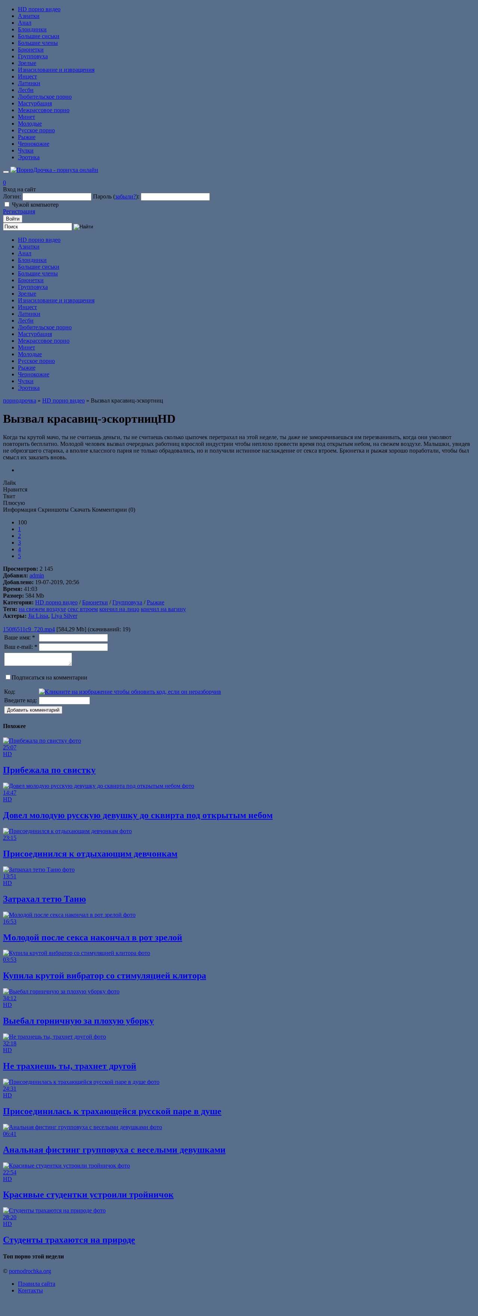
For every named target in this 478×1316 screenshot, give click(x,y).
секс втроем (83, 609)
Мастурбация (35, 103)
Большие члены (38, 43)
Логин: (12, 196)
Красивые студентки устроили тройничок (88, 1194)
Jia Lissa (38, 616)
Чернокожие (33, 144)
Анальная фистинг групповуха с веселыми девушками (114, 1150)
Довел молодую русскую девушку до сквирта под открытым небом (138, 815)
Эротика (29, 157)
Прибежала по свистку (49, 770)
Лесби (26, 90)
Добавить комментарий (33, 710)
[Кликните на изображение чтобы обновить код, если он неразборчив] (130, 691)
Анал (24, 22)
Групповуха (33, 56)
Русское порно (36, 130)
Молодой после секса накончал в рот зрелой (92, 937)
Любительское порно (45, 96)
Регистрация (19, 211)
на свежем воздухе (42, 609)
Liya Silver (64, 616)
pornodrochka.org (30, 1271)
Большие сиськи (38, 36)
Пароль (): (116, 196)
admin (37, 575)
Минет (26, 117)
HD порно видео (39, 9)
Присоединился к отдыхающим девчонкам (90, 854)
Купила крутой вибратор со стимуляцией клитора (104, 975)
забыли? (125, 196)
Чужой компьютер (35, 204)
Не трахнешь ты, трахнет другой (69, 1066)
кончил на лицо (119, 609)
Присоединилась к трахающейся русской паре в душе (112, 1111)
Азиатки (29, 16)
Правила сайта (36, 1283)
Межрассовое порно (43, 110)
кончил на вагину (163, 609)
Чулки (26, 150)
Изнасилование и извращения (56, 70)
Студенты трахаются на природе (69, 1240)
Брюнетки (31, 49)
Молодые (30, 123)
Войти (12, 219)
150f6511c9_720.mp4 (29, 629)
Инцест (27, 76)
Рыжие (26, 137)
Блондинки (32, 29)
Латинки (29, 83)
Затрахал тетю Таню (44, 899)
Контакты (30, 1290)
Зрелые (27, 63)
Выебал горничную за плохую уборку (78, 1021)
